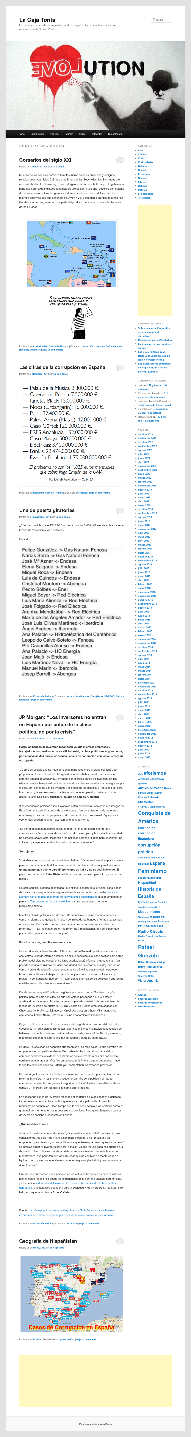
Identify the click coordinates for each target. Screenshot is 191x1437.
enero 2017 (144, 552)
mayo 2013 (144, 710)
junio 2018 (144, 521)
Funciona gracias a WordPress (95, 1424)
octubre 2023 (145, 434)
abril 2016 (143, 580)
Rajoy (141, 967)
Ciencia (142, 154)
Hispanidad (147, 882)
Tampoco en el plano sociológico (50, 901)
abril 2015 (143, 623)
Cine (140, 158)
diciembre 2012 (147, 729)
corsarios (100, 346)
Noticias (69, 134)
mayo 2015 (144, 619)
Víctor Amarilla (148, 980)
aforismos (155, 772)
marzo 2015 (144, 627)
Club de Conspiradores (151, 806)
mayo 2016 (144, 576)
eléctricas (84, 696)
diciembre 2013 (147, 682)
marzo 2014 (144, 670)
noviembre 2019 (147, 485)
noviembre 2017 (147, 529)
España (157, 863)
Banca (167, 788)
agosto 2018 (145, 517)
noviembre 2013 (147, 686)
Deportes (143, 170)
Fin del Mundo (146, 878)
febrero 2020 (145, 481)
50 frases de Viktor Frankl (156, 405)
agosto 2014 (145, 655)
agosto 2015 (145, 607)
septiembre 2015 (147, 603)
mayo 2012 (144, 757)
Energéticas (96, 696)
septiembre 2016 (147, 560)
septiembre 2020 (147, 470)
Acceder (142, 994)
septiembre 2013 (147, 694)
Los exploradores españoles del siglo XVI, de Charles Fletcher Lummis (154, 367)
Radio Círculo (150, 931)
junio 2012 (144, 753)
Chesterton (146, 802)
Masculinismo (149, 911)
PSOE (146, 926)
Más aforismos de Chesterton (155, 340)
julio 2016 (143, 568)
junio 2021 (144, 458)
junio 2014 (144, 663)
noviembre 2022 (147, 438)
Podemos (163, 921)
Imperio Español (157, 902)
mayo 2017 (144, 536)
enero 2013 (144, 726)
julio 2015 (143, 611)
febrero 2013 (145, 722)
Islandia (142, 907)
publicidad (157, 926)
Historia (64, 346)
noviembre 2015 (147, 596)
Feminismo (152, 871)
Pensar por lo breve (147, 921)
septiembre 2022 (147, 446)
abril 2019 (143, 501)
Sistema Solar (146, 976)
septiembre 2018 (147, 513)
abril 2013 (143, 714)
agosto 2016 (145, 564)
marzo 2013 (144, 718)
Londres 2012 (153, 907)
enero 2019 (144, 505)
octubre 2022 (145, 442)
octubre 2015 (145, 600)
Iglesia (142, 902)
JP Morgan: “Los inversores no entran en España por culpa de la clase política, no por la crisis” (62, 724)
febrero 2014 (145, 674)
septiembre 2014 (147, 651)
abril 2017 (143, 540)
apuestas (142, 783)
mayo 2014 (144, 666)
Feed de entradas (148, 998)
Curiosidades (38, 134)
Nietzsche (159, 916)
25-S (140, 773)
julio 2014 (143, 659)
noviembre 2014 (147, 643)
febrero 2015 (145, 631)
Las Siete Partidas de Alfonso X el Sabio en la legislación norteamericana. (154, 355)
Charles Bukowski (148, 797)
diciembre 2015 (147, 592)
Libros (82, 134)
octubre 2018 (145, 509)
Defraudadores (114, 346)
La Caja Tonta (37, 19)
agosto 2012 (145, 745)
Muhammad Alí (145, 916)
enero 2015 (144, 635)
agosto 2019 (145, 489)
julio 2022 (143, 454)
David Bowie (144, 857)
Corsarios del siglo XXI (45, 159)
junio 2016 (144, 572)
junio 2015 (144, 615)
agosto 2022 (145, 450)
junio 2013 (144, 706)
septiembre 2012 (147, 741)
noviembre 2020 (147, 466)
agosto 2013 (145, 698)
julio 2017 (143, 533)
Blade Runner (154, 792)
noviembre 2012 (147, 733)
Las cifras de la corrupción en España (62, 367)
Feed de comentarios (150, 1002)
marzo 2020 (144, 477)
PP (140, 926)
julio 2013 (143, 702)
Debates (142, 166)
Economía (53, 346)
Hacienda (24, 349)
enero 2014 (144, 678)
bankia (142, 792)
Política (54, 134)
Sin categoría (115, 134)
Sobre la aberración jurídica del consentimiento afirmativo (154, 332)
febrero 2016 (145, 584)
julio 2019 (143, 493)
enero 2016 (144, 588)
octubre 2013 (145, 690)
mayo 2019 (144, 497)
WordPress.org (146, 1006)
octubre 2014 (145, 647)
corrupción (87, 346)
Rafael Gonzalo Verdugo (152, 962)
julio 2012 (143, 749)
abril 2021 (143, 462)
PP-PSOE (109, 696)
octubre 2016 (145, 556)
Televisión (97, 134)
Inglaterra (35, 349)
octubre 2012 (145, 737)
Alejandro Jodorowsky (151, 779)
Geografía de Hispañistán (48, 1240)
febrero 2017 (145, 548)
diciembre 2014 (147, 639)
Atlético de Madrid (150, 788)
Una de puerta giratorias (47, 510)
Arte (22, 134)
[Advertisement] (155, 260)
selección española (147, 971)
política (71, 1339)
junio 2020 (144, 473)
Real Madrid (153, 967)
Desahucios (158, 857)
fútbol (159, 878)
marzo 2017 (144, 544)
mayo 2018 (144, 525)
